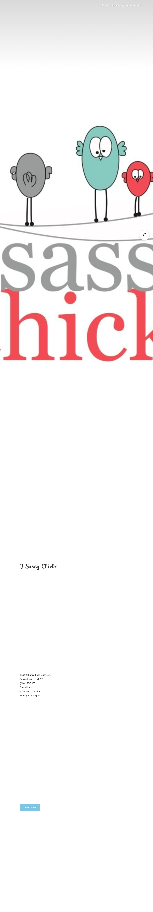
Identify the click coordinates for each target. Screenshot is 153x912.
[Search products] (144, 235)
